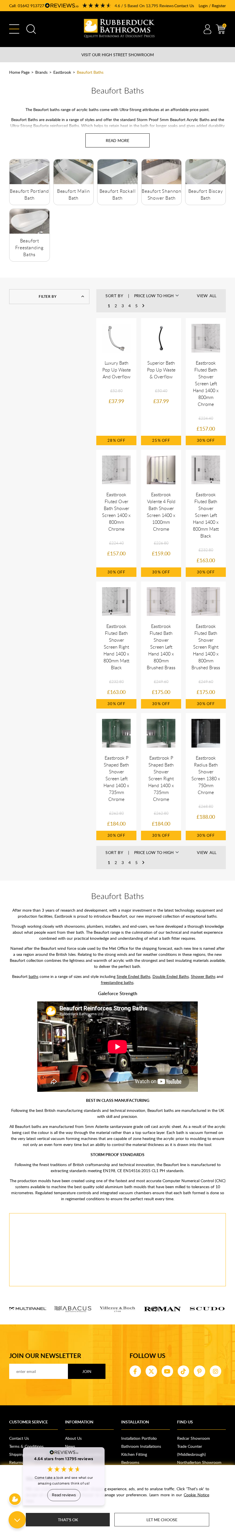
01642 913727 (31, 5)
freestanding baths (117, 982)
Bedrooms (130, 1462)
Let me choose (161, 1519)
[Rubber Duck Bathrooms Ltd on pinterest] (199, 1371)
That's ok (68, 1519)
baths (33, 976)
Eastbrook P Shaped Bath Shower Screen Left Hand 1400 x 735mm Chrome (116, 778)
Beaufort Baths (90, 72)
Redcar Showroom (193, 1438)
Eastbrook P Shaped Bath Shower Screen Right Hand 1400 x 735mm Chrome (161, 778)
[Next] (143, 306)
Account (207, 29)
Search (31, 29)
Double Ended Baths (170, 976)
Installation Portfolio (139, 1438)
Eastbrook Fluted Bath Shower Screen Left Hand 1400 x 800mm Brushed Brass (161, 647)
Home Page (19, 72)
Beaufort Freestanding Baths (29, 248)
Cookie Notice (196, 1494)
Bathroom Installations (141, 1446)
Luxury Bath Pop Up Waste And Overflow (116, 370)
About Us (73, 1438)
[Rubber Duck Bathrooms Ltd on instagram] (215, 1371)
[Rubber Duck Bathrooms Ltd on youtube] (167, 1371)
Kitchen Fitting (134, 1454)
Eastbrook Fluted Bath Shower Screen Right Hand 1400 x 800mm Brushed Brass (205, 647)
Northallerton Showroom (199, 1462)
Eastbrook (62, 72)
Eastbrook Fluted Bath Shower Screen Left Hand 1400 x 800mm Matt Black (206, 515)
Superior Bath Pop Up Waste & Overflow (161, 370)
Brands (41, 72)
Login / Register (212, 5)
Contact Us (184, 5)
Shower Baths (203, 976)
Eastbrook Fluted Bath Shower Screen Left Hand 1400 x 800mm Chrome (206, 383)
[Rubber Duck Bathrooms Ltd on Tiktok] (183, 1371)
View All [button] (207, 295)
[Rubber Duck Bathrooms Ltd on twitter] (151, 1371)
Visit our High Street (117, 54)
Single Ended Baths (133, 976)
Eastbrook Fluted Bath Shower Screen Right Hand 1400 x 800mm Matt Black (116, 647)
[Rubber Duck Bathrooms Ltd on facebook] (135, 1371)
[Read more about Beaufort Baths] (117, 140)
